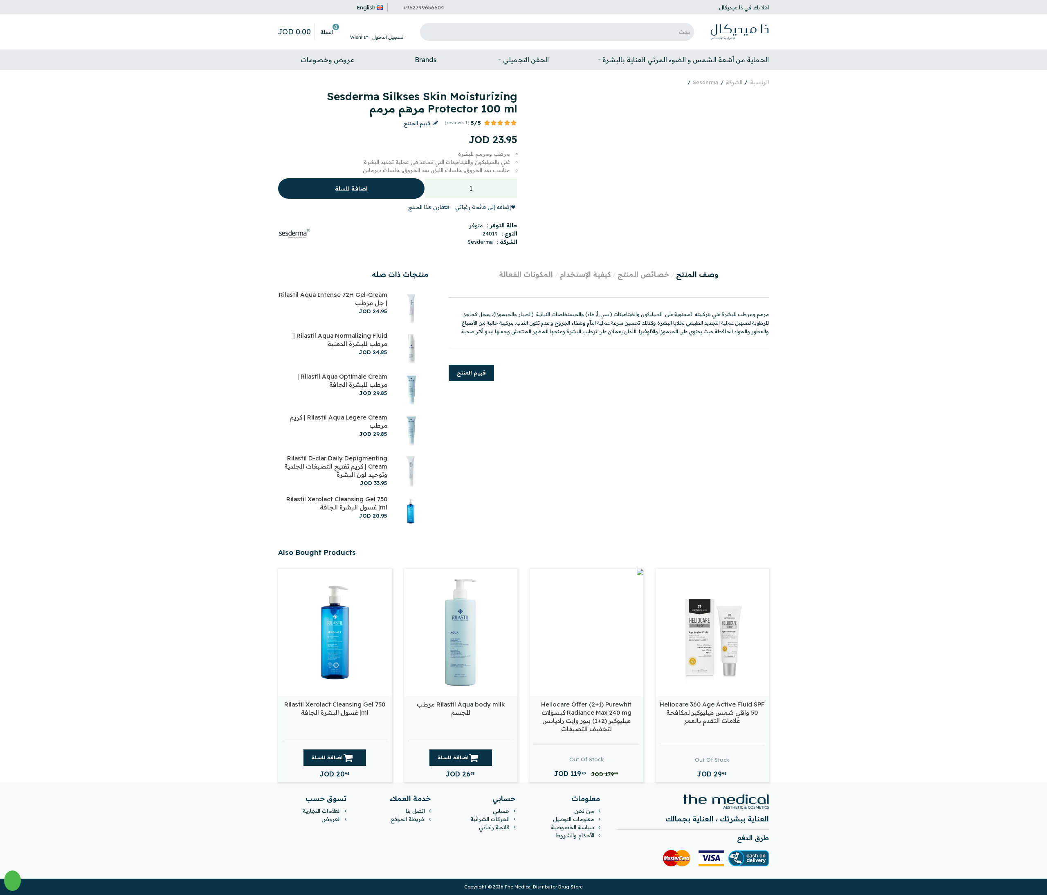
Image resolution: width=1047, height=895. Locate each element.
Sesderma (705, 82)
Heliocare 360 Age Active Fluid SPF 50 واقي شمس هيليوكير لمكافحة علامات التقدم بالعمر (712, 712)
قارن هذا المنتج (426, 207)
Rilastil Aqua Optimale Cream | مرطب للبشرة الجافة (342, 380)
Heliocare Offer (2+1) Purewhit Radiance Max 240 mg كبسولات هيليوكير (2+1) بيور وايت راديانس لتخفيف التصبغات (586, 716)
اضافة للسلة (351, 188)
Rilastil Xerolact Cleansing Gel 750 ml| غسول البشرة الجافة (336, 503)
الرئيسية (759, 82)
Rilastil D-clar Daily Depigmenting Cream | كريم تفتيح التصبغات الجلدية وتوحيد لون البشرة (335, 466)
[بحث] (428, 32)
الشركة (734, 82)
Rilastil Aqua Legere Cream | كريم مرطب (338, 421)
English (366, 7)
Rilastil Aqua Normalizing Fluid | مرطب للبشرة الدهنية (340, 340)
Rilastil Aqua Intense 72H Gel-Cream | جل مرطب (333, 299)
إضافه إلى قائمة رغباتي (483, 207)
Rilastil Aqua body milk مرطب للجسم (461, 708)
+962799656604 (423, 7)
